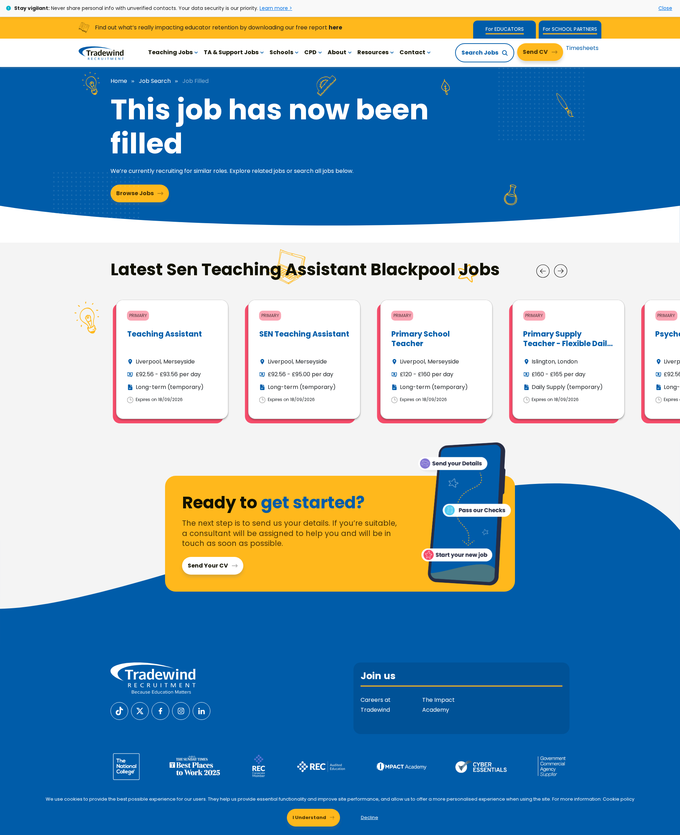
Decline (369, 817)
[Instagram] (181, 711)
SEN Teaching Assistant (304, 334)
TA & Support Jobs (231, 52)
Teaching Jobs (170, 52)
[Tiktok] (119, 711)
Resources (373, 52)
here (335, 27)
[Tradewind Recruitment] (101, 53)
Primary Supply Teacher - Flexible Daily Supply (567, 344)
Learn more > (276, 8)
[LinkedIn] (201, 711)
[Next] (561, 271)
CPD (310, 52)
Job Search (155, 81)
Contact (412, 52)
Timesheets (582, 48)
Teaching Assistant (164, 334)
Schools (281, 52)
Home (118, 81)
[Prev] (543, 271)
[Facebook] (160, 711)
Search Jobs (479, 53)
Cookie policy (618, 799)
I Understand (309, 817)
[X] (140, 711)
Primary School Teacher (420, 339)
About (337, 52)
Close (665, 8)
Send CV (535, 52)
